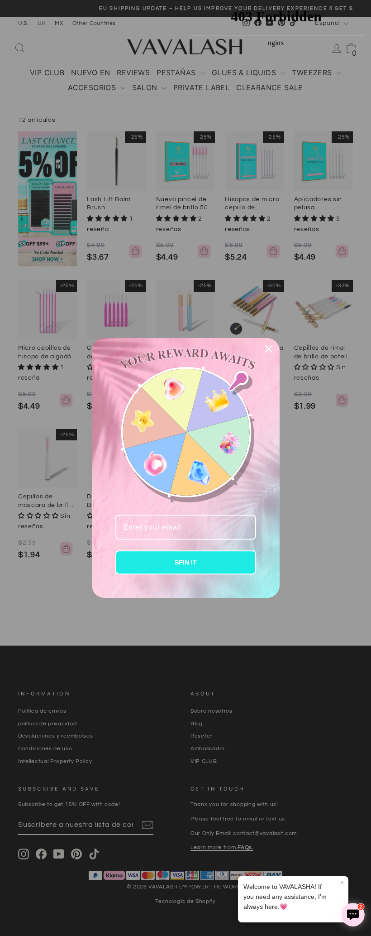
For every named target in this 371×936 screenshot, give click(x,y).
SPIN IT (186, 562)
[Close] (269, 349)
